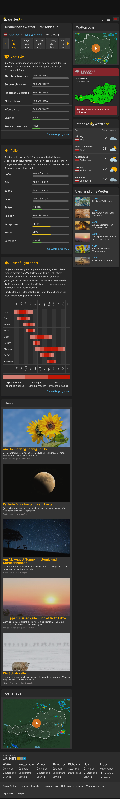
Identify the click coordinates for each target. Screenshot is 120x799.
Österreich (14, 34)
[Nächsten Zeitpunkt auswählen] (67, 43)
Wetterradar (26, 764)
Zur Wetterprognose (58, 134)
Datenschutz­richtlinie (31, 786)
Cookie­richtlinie (51, 786)
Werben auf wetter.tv (96, 786)
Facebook (108, 772)
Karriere (20, 793)
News (87, 764)
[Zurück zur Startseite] (12, 19)
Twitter (107, 777)
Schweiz (7, 776)
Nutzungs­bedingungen (72, 786)
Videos (41, 764)
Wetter (7, 764)
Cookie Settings (10, 786)
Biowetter (59, 764)
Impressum (8, 793)
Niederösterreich (33, 34)
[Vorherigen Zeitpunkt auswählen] (5, 43)
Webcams (74, 764)
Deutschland (9, 772)
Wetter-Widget (107, 768)
